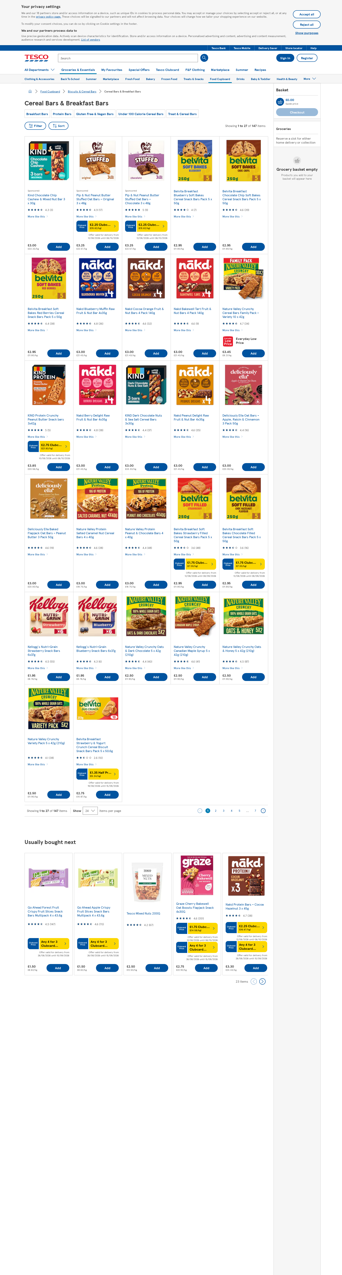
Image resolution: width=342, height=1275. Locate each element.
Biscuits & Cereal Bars (82, 91)
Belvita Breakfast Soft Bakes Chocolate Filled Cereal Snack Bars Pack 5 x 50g (241, 535)
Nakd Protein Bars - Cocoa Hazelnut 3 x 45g (245, 906)
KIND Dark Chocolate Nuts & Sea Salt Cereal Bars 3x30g (143, 419)
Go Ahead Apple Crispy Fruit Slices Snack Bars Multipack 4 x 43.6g (93, 911)
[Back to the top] (173, 826)
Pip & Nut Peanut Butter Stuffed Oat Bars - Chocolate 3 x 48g (142, 199)
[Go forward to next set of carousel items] (262, 981)
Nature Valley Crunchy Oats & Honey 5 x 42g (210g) (241, 648)
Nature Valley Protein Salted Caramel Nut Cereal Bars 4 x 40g (95, 533)
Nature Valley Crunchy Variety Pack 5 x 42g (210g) (46, 741)
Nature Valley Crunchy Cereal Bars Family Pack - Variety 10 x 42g (240, 312)
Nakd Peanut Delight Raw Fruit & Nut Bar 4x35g (191, 417)
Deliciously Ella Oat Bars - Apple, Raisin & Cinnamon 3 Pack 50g (240, 419)
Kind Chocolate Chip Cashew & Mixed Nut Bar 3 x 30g (46, 199)
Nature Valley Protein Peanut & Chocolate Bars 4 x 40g (144, 533)
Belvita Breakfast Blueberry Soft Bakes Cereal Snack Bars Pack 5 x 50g (193, 197)
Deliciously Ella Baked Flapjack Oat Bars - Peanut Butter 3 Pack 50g (47, 533)
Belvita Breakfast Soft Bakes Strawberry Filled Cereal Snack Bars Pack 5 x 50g (193, 535)
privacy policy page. (48, 16)
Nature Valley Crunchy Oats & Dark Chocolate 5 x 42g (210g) (144, 650)
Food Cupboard (50, 91)
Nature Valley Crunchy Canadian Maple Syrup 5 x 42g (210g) (192, 650)
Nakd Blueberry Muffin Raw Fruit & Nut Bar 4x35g (95, 310)
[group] (48, 914)
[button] (219, 48)
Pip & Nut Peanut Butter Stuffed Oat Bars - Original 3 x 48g (95, 199)
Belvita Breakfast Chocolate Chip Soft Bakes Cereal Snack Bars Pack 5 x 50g (241, 197)
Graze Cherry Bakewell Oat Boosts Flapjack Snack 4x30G (195, 907)
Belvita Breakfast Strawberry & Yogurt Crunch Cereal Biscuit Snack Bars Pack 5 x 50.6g (94, 745)
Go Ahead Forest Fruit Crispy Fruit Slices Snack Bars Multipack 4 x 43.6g (45, 911)
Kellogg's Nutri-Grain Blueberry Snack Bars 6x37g (96, 648)
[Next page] (263, 810)
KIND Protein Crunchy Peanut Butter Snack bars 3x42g (46, 419)
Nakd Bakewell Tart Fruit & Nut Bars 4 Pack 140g (192, 310)
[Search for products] (204, 58)
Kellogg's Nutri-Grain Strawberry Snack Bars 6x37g (44, 650)
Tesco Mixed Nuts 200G (143, 913)
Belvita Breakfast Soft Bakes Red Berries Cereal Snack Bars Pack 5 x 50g (46, 312)
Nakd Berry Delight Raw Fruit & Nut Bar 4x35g (93, 417)
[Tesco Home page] (36, 58)
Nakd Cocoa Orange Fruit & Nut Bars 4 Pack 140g (144, 310)
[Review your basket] (280, 102)
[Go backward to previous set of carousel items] (254, 981)
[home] (30, 91)
